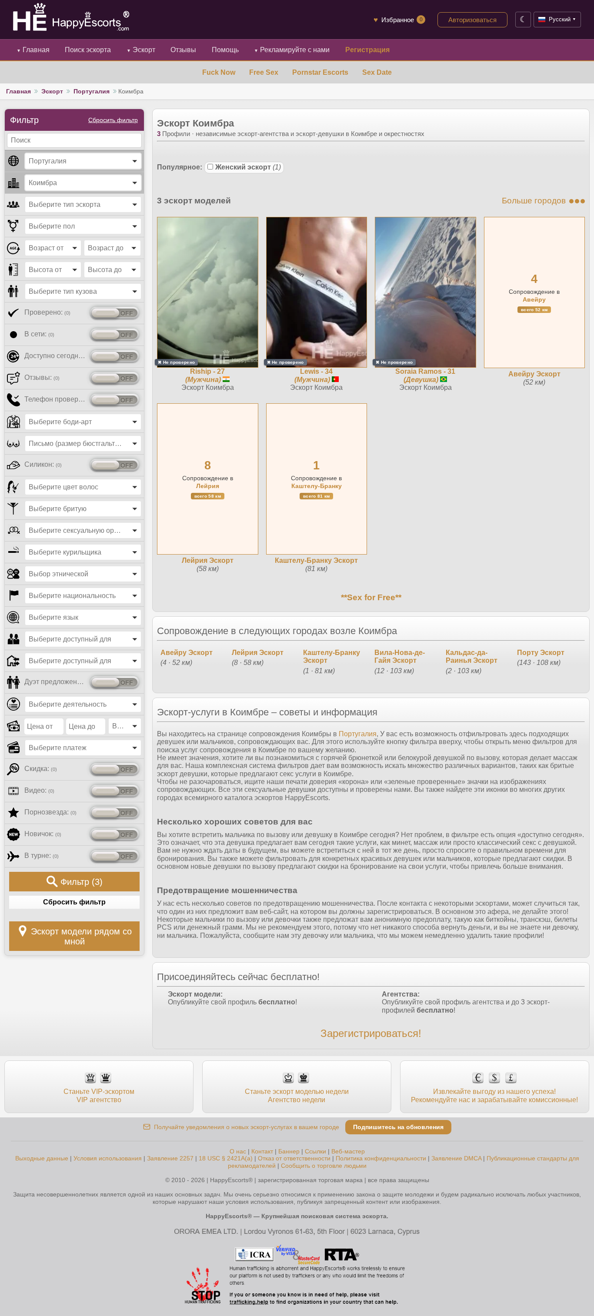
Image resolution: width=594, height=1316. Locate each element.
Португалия (91, 91)
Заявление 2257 (170, 1158)
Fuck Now (218, 72)
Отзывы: (42, 377)
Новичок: (42, 833)
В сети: (39, 334)
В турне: (41, 855)
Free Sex (263, 72)
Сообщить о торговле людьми (324, 1165)
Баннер (289, 1151)
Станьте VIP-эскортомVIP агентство (98, 1095)
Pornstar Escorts (320, 72)
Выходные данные (41, 1158)
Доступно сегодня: (55, 355)
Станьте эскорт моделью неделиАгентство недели (297, 1095)
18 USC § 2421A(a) (226, 1158)
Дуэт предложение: (55, 681)
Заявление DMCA (456, 1158)
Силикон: (43, 464)
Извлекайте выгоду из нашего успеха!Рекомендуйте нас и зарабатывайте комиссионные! (494, 1095)
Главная (33, 49)
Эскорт (141, 49)
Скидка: (40, 768)
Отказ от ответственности (294, 1158)
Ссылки (315, 1151)
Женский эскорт (248, 167)
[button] (83, 161)
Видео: (39, 790)
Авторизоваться (472, 19)
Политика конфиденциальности (381, 1158)
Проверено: (47, 312)
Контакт (262, 1151)
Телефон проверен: (55, 399)
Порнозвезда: (50, 812)
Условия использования (107, 1158)
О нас (238, 1151)
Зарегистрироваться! (370, 1033)
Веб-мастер (348, 1151)
